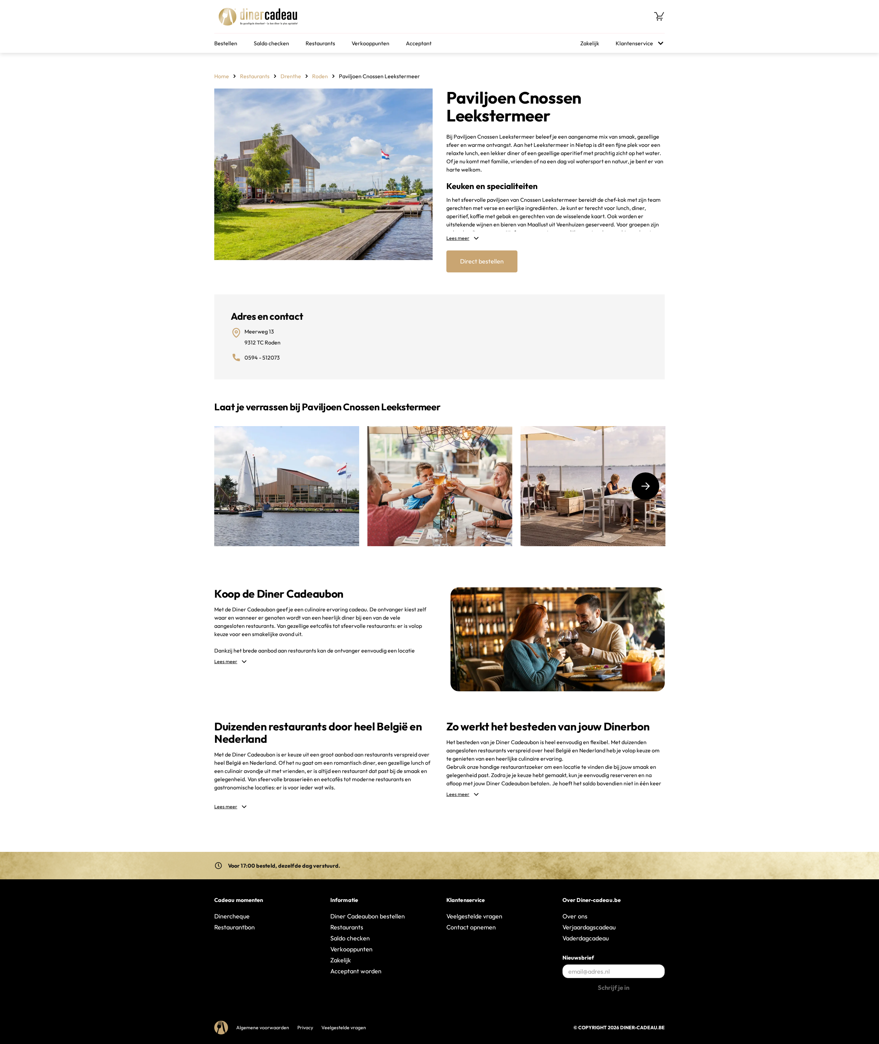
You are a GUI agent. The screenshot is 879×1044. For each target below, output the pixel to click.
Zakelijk (589, 43)
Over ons (574, 916)
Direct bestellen (482, 261)
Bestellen (225, 43)
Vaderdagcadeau (585, 938)
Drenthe (291, 76)
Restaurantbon (234, 927)
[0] (659, 16)
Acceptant (419, 43)
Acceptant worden (355, 971)
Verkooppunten (370, 43)
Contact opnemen (471, 927)
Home (221, 76)
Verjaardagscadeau (589, 927)
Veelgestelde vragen (474, 916)
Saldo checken (271, 43)
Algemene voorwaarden (262, 1027)
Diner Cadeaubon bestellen (367, 916)
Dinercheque (232, 916)
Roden (320, 76)
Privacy (305, 1027)
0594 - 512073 (262, 357)
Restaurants (320, 43)
